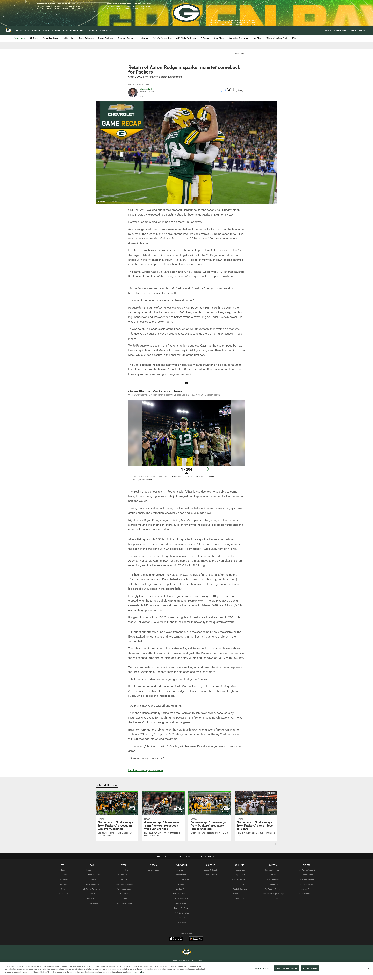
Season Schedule (211, 870)
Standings (63, 884)
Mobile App (91, 898)
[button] (183, 844)
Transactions (63, 879)
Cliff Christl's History (91, 874)
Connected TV (124, 874)
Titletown (181, 918)
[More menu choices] (111, 30)
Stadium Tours (181, 889)
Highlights (124, 870)
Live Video (124, 879)
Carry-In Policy (273, 879)
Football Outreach (240, 889)
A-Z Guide (181, 870)
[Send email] (235, 91)
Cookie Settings (262, 968)
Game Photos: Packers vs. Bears (155, 391)
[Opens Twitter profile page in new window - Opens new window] (141, 95)
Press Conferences (124, 889)
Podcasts (124, 894)
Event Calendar (211, 874)
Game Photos (153, 870)
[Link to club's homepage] (8, 30)
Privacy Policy (138, 972)
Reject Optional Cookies (286, 968)
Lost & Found (181, 922)
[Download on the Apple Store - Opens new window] (176, 939)
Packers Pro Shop (181, 908)
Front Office (63, 894)
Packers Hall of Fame (181, 894)
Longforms (91, 879)
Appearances (240, 870)
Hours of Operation (181, 879)
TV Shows (124, 898)
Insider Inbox (91, 870)
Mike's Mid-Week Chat (91, 889)
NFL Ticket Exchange (307, 894)
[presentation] (276, 844)
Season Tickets (307, 874)
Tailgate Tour (240, 874)
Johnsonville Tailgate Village (273, 894)
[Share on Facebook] (223, 91)
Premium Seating (307, 879)
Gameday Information (273, 870)
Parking (181, 884)
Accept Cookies (310, 968)
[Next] (208, 469)
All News (91, 894)
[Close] (368, 968)
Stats (63, 889)
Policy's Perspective (91, 884)
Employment (181, 903)
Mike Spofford (146, 89)
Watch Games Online (124, 903)
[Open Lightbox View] (186, 442)
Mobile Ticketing (306, 884)
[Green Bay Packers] (186, 952)
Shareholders (240, 898)
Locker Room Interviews (124, 884)
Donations (240, 884)
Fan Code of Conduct (273, 889)
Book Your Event (181, 898)
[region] (186, 968)
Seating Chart (273, 884)
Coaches (63, 874)
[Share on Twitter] (229, 91)
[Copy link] (240, 90)
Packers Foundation (240, 894)
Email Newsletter (91, 903)
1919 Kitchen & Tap (181, 913)
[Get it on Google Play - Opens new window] (196, 940)
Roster (63, 870)
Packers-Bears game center (145, 770)
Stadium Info (181, 874)
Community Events (239, 879)
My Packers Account (307, 870)
